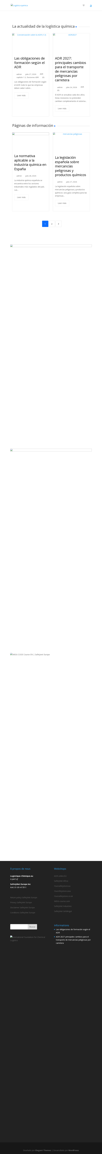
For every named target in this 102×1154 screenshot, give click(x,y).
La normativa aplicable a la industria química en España (30, 162)
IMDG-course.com (62, 901)
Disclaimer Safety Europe (22, 907)
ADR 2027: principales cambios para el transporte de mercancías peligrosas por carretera (70, 69)
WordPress (73, 1150)
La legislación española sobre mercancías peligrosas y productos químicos (70, 166)
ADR (41, 74)
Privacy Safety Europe (21, 902)
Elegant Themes (43, 1150)
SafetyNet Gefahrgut (63, 911)
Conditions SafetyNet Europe (22, 912)
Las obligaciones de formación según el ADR (29, 62)
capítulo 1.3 (21, 77)
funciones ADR (33, 77)
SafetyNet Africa (61, 881)
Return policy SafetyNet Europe (23, 897)
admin (19, 74)
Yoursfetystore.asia (62, 891)
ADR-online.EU (60, 876)
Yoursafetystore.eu (62, 886)
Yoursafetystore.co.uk (63, 896)
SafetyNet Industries (63, 906)
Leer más (21, 95)
